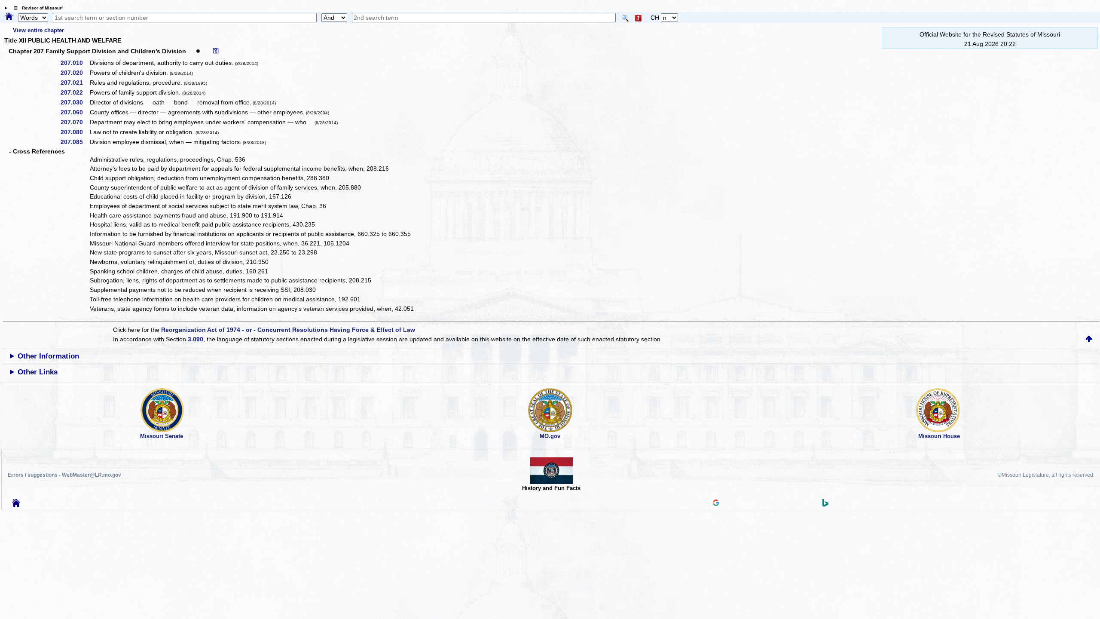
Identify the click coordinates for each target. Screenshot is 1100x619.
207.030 (75, 102)
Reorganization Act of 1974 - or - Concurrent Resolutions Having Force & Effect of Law (288, 329)
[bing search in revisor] (825, 504)
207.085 (75, 141)
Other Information (48, 356)
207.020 (75, 72)
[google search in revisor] (716, 503)
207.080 (75, 132)
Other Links (38, 372)
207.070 (75, 122)
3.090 (195, 339)
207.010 (75, 62)
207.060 (75, 112)
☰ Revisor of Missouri (36, 8)
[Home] (9, 16)
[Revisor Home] (16, 504)
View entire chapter (38, 30)
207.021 (75, 82)
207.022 (75, 92)
